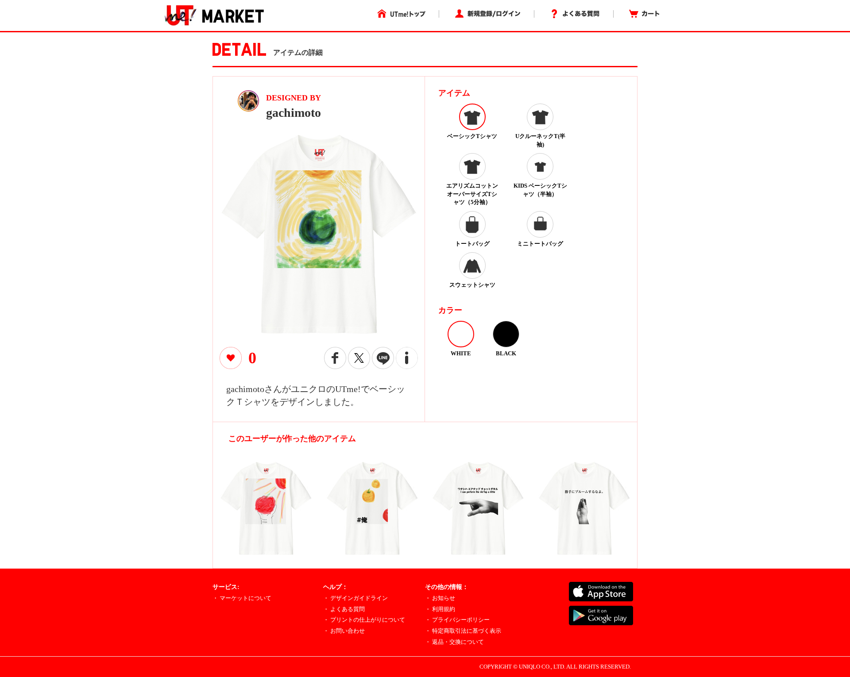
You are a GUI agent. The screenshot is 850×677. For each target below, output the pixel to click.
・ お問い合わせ (344, 630)
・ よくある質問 (344, 609)
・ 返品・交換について (454, 642)
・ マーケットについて (241, 598)
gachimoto (293, 112)
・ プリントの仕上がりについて (364, 619)
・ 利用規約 (440, 609)
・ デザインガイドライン (355, 598)
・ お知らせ (440, 598)
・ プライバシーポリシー (457, 619)
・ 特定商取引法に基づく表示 (463, 630)
